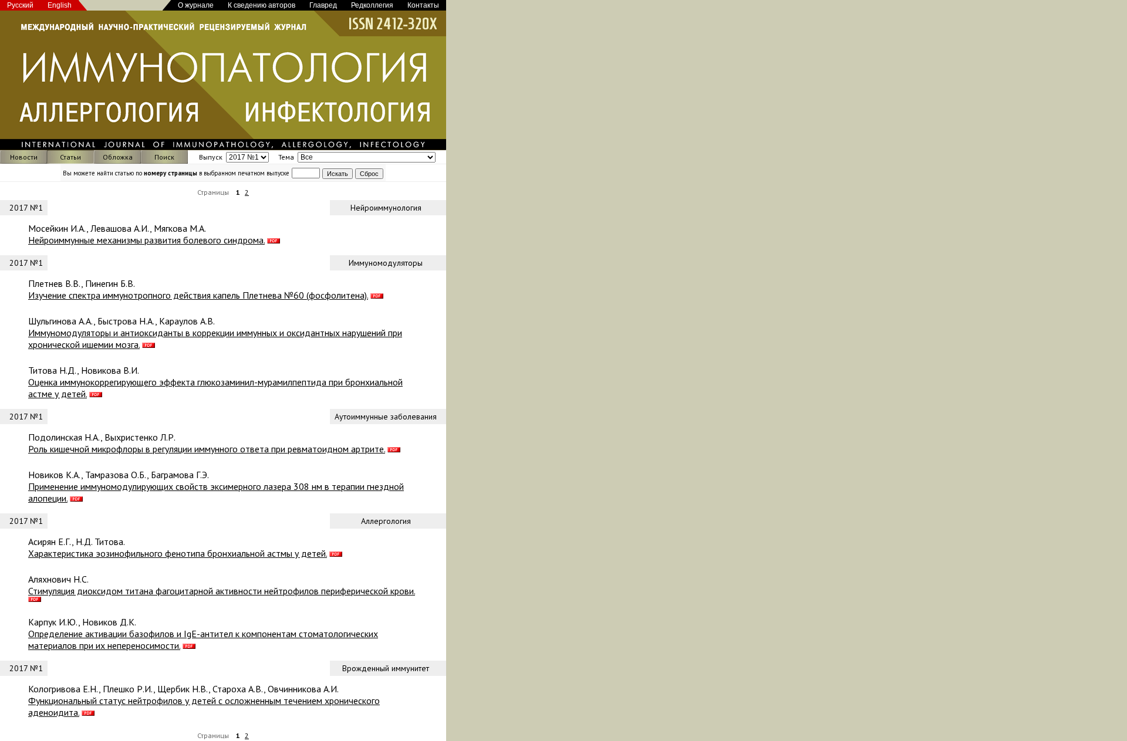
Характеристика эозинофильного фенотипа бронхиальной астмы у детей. (177, 553)
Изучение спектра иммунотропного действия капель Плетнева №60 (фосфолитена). (198, 295)
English (60, 5)
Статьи (70, 157)
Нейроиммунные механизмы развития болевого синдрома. (146, 240)
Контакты (423, 5)
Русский (20, 5)
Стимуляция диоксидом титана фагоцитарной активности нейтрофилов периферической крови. (221, 591)
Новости (24, 157)
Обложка (118, 157)
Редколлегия (372, 5)
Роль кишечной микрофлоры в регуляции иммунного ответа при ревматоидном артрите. (206, 449)
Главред (323, 5)
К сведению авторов (261, 5)
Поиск (164, 157)
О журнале (196, 5)
